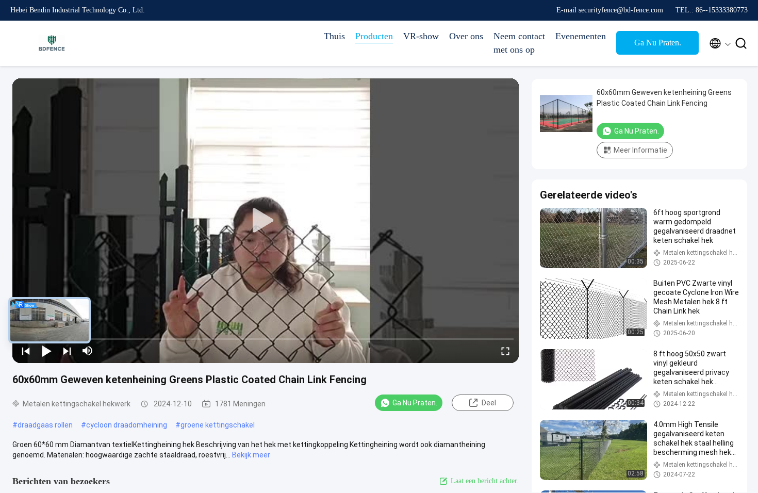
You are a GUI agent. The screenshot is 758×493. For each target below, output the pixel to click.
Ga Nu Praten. (657, 42)
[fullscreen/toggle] (505, 350)
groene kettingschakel (217, 425)
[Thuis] (51, 43)
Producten (374, 36)
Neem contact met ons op (519, 43)
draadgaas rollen (45, 425)
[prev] (25, 350)
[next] (67, 350)
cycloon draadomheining (126, 425)
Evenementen (580, 36)
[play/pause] (46, 350)
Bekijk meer (251, 455)
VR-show (421, 36)
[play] (265, 221)
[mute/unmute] (87, 350)
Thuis (334, 36)
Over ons (466, 36)
